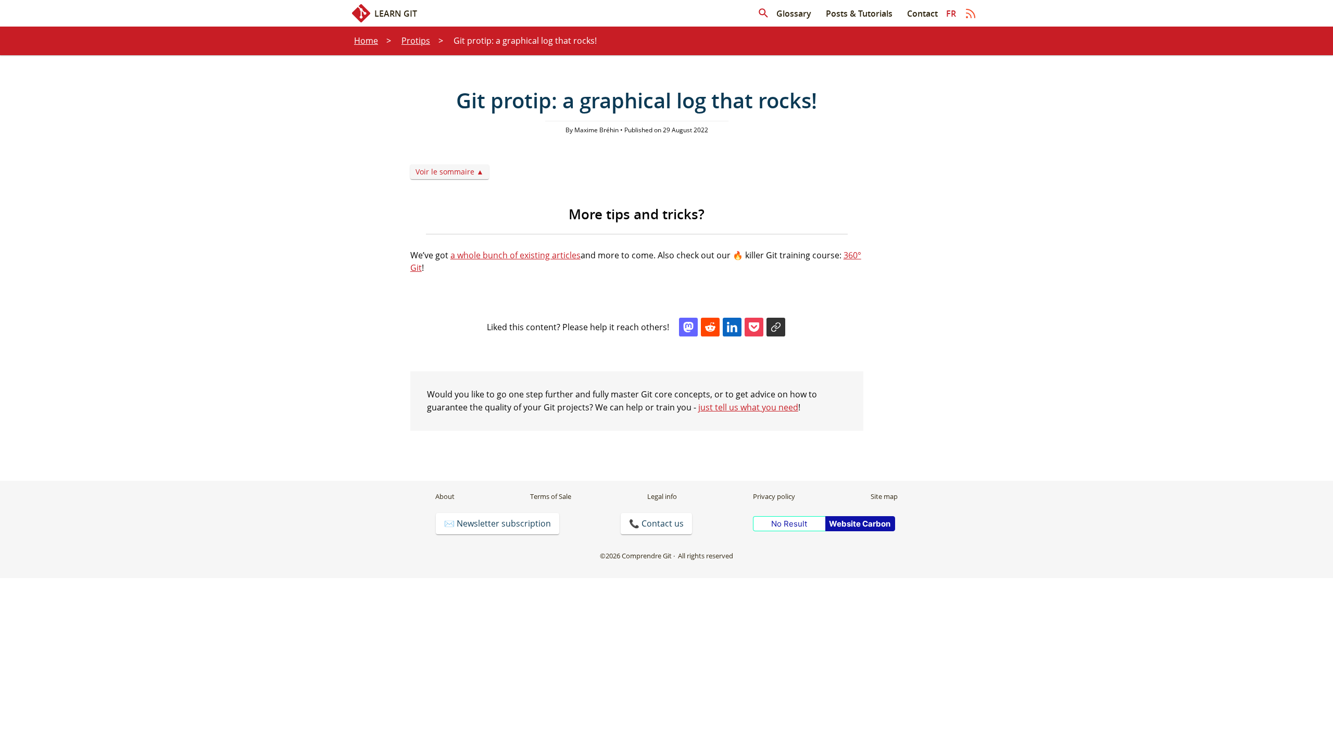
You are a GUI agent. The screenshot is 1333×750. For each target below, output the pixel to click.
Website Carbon (859, 524)
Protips (415, 40)
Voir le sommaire (445, 172)
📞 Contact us (656, 523)
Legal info (662, 496)
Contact (922, 13)
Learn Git (395, 13)
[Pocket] (754, 327)
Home (366, 40)
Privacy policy (774, 496)
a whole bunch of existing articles (515, 255)
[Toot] (688, 327)
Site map (884, 496)
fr (951, 13)
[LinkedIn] (732, 327)
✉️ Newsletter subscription (497, 523)
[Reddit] (710, 327)
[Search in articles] (763, 13)
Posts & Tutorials (859, 13)
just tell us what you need (748, 407)
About (445, 496)
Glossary (793, 13)
